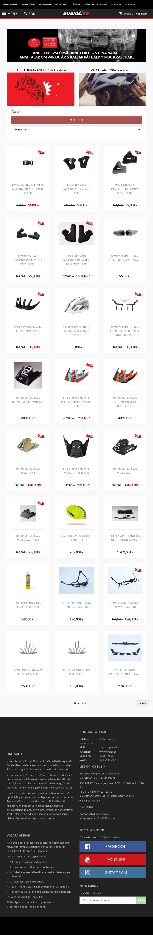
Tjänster (75, 4)
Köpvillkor (37, 896)
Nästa (142, 703)
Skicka (141, 900)
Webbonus (45, 4)
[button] (76, 129)
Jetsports (60, 4)
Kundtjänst (28, 4)
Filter (78, 120)
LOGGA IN (116, 4)
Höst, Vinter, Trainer (96, 4)
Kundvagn (141, 13)
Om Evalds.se (10, 4)
